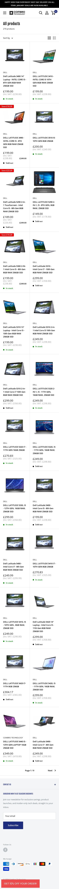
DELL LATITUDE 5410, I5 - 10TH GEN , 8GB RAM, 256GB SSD (14, 625)
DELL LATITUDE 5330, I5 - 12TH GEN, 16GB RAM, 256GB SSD (14, 508)
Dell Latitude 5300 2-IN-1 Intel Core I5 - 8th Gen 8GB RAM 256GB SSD (14, 269)
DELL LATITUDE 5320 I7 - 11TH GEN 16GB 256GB (14, 448)
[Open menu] (4, 13)
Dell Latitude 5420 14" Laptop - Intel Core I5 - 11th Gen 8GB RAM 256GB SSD (43, 626)
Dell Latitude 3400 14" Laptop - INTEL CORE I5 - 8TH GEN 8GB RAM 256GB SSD (14, 81)
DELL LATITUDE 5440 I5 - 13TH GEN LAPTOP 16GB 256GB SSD (14, 744)
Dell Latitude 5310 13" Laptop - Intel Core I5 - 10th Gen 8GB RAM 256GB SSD (13, 332)
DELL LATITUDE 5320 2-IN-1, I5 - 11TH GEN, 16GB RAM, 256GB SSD (44, 391)
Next (50, 770)
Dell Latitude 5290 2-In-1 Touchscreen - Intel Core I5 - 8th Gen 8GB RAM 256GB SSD (14, 207)
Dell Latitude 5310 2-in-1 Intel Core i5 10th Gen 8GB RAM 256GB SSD (44, 330)
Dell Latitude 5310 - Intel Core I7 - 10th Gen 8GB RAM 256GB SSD (43, 269)
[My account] (46, 13)
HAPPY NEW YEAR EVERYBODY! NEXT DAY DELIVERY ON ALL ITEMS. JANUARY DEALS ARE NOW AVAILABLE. (29, 4)
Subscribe (13, 825)
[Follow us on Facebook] (5, 850)
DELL (5, 134)
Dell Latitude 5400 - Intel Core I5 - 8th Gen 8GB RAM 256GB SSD (43, 508)
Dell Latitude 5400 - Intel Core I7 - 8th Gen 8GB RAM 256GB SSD (13, 566)
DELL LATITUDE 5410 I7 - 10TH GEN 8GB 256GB (44, 565)
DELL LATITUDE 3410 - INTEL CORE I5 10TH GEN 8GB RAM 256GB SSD (43, 81)
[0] (53, 13)
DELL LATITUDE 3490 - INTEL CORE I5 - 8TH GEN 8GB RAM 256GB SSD (13, 142)
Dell (5, 72)
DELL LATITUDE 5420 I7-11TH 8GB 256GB (14, 685)
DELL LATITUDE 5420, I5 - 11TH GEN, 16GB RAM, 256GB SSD (44, 686)
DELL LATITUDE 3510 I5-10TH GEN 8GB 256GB (44, 139)
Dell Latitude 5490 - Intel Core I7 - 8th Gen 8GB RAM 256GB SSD (43, 744)
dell (5, 501)
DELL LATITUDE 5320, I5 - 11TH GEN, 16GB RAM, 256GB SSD (44, 450)
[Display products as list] (54, 38)
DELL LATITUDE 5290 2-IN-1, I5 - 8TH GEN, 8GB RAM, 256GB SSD (44, 205)
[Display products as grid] (49, 38)
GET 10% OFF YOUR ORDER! (20, 883)
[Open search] (40, 13)
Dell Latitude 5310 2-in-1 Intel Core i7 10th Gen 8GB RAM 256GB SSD (14, 391)
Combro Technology (13, 737)
